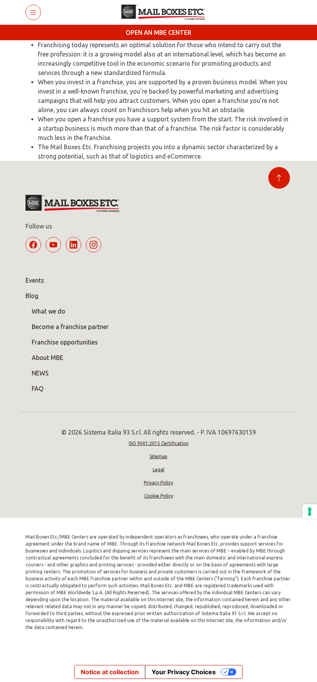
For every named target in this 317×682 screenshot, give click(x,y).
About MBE (47, 357)
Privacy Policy (158, 482)
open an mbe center (158, 32)
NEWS (40, 373)
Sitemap (158, 456)
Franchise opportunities (65, 342)
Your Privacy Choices (184, 672)
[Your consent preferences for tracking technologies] (309, 511)
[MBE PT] (166, 12)
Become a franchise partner (70, 326)
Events (35, 280)
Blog (32, 295)
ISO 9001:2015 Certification (159, 443)
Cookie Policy (158, 495)
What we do (48, 311)
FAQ (37, 388)
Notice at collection (110, 672)
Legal (158, 469)
